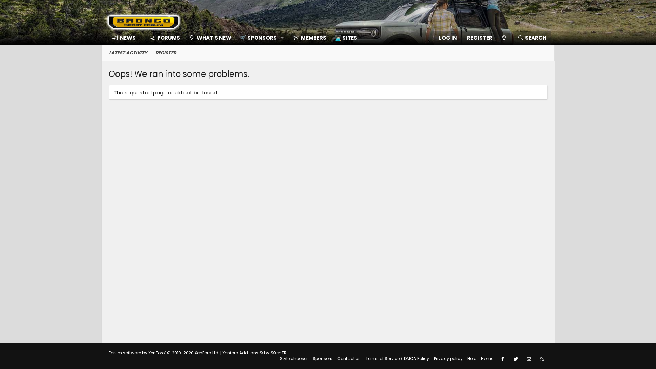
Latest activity (128, 53)
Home (487, 358)
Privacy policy (448, 358)
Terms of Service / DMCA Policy (397, 358)
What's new (214, 37)
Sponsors (322, 358)
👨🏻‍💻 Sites (346, 37)
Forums (169, 37)
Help (471, 358)
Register (165, 53)
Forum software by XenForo (164, 353)
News (128, 37)
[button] (259, 38)
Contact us (349, 358)
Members (313, 37)
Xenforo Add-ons (254, 353)
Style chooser (294, 358)
